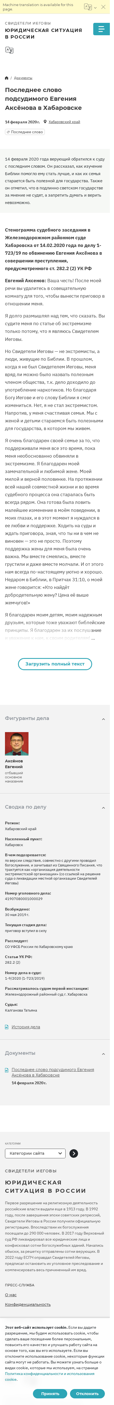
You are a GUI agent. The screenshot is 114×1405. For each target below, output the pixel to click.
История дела (26, 1027)
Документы (23, 78)
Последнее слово (27, 131)
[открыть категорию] (73, 1153)
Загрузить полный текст (55, 664)
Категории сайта (27, 1153)
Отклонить (87, 1393)
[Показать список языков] (90, 7)
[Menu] (101, 29)
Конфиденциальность (28, 1304)
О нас (11, 1294)
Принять (50, 1393)
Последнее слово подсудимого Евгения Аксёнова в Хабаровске (53, 1072)
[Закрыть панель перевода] (103, 7)
